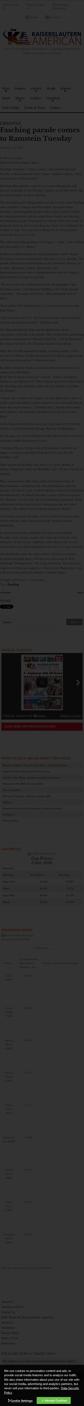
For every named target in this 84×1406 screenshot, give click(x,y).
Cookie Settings (21, 1400)
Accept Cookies (56, 1400)
